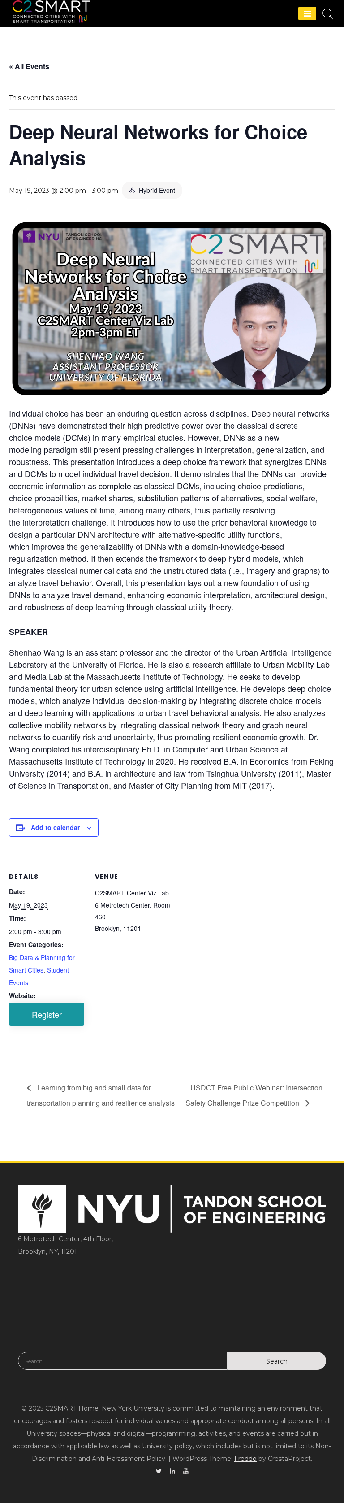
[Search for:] (123, 1368)
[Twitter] (159, 1471)
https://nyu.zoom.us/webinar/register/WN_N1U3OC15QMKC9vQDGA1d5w (46, 1014)
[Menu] (307, 13)
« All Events (29, 66)
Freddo (245, 1459)
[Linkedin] (172, 1471)
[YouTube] (186, 1471)
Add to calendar (55, 827)
